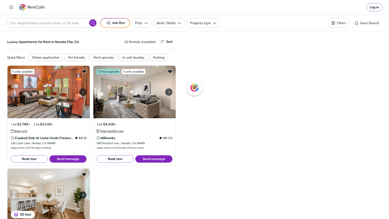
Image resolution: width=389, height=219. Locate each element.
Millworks (108, 138)
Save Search (369, 23)
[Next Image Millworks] (168, 92)
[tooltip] (19, 131)
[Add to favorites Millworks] (170, 71)
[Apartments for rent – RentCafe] (32, 7)
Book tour (29, 159)
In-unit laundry (133, 57)
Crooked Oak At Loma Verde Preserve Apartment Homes (58, 138)
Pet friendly (76, 57)
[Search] (92, 23)
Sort (169, 42)
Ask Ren (118, 23)
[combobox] (52, 23)
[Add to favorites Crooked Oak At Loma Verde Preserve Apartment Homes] (84, 71)
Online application (45, 57)
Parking (159, 57)
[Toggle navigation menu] (11, 7)
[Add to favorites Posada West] (84, 174)
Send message (68, 159)
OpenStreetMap (303, 207)
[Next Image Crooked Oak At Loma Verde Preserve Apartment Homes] (83, 92)
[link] (374, 7)
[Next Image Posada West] (83, 195)
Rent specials (104, 57)
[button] (48, 92)
